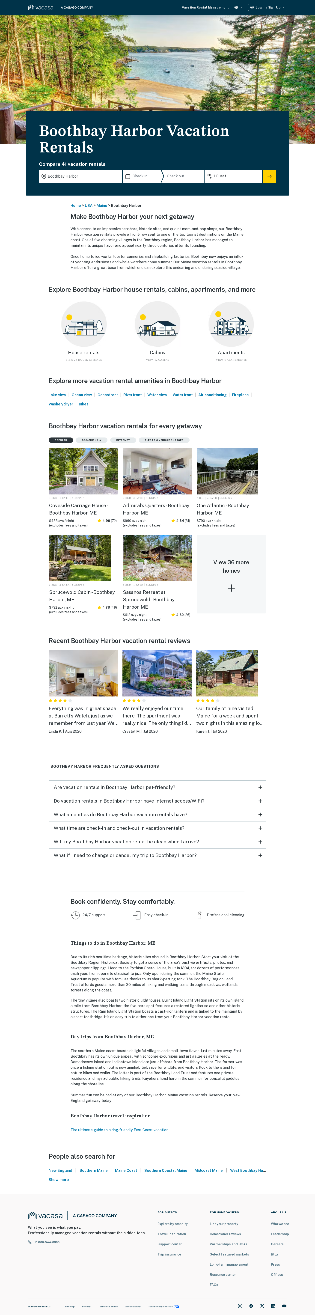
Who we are (280, 1224)
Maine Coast (126, 1170)
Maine (102, 205)
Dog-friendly (91, 440)
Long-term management (229, 1264)
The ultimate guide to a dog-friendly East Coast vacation (119, 1130)
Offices (277, 1274)
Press (275, 1264)
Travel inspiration (172, 1234)
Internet (123, 440)
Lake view (57, 395)
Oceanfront (108, 395)
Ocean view (82, 395)
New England (60, 1170)
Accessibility (133, 1306)
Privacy (86, 1306)
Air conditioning (212, 395)
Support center (170, 1244)
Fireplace (240, 395)
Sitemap (70, 1306)
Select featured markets (229, 1254)
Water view (157, 395)
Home (76, 205)
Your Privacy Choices (160, 1306)
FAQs (214, 1285)
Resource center (223, 1274)
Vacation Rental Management (205, 7)
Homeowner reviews (225, 1234)
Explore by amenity (173, 1224)
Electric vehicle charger (164, 440)
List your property (224, 1224)
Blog (275, 1254)
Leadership (280, 1234)
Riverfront (132, 395)
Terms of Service (108, 1306)
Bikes (84, 404)
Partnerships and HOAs (228, 1244)
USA (89, 205)
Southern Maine (94, 1170)
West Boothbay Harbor (250, 1170)
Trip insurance (169, 1254)
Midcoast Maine (209, 1170)
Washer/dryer (61, 404)
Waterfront (183, 395)
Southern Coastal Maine (165, 1170)
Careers (277, 1244)
